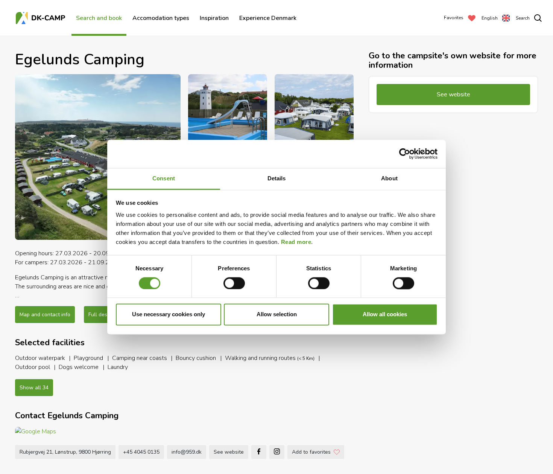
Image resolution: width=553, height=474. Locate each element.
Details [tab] (276, 178)
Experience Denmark (267, 18)
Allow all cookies (385, 314)
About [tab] (389, 178)
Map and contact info (45, 314)
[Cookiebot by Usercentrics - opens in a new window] (405, 153)
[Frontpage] (41, 18)
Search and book (99, 18)
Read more (296, 242)
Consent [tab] (163, 178)
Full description (106, 314)
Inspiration (214, 18)
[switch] (234, 283)
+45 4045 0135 (141, 452)
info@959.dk (187, 452)
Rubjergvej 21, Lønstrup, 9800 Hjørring (65, 452)
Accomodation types (160, 18)
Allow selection (277, 314)
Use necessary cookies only (168, 314)
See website (229, 452)
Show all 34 (34, 387)
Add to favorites (311, 452)
